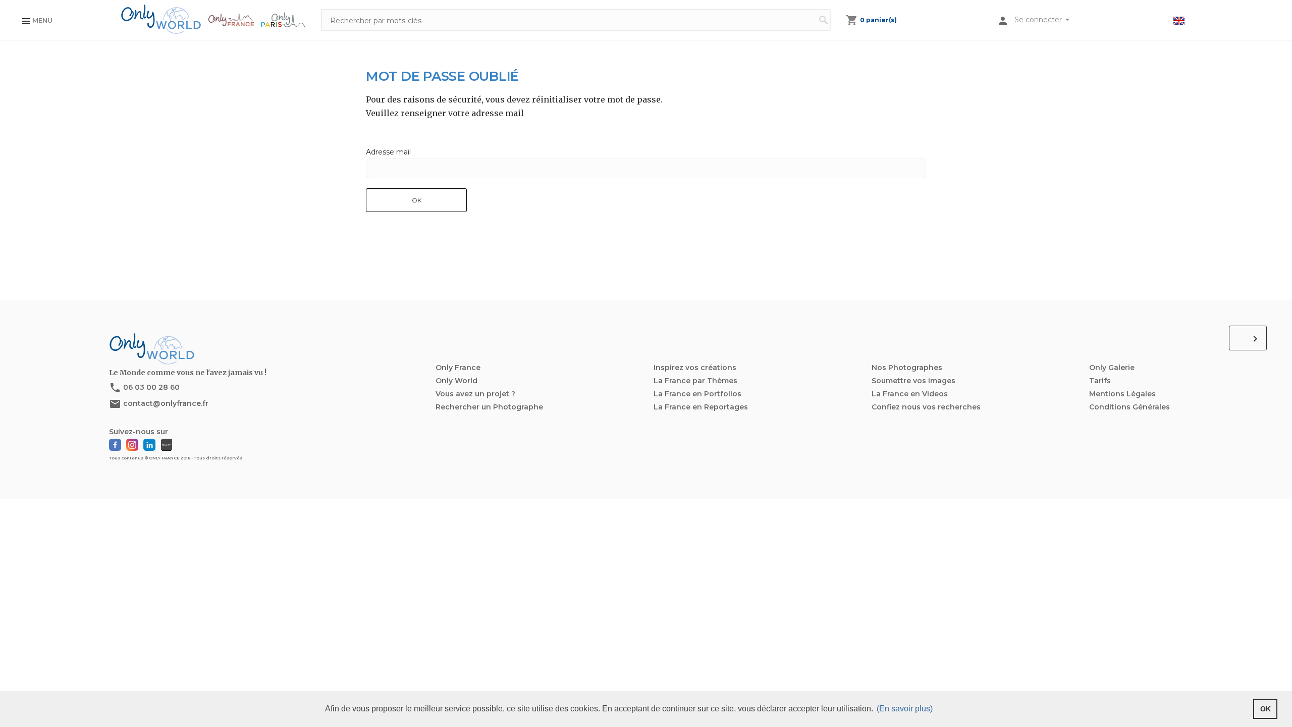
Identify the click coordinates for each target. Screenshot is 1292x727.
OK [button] (1265, 709)
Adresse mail (388, 152)
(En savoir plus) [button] (905, 708)
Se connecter (1039, 19)
